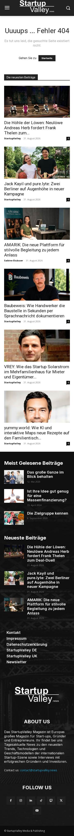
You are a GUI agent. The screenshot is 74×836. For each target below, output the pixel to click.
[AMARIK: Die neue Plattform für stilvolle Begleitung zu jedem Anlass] (37, 224)
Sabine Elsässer (13, 260)
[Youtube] (37, 811)
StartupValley (12, 138)
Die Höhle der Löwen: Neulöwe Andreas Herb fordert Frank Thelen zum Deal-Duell (48, 553)
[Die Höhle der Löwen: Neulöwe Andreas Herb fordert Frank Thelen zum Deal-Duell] (37, 102)
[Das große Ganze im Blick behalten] (14, 477)
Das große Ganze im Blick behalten (45, 474)
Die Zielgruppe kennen (47, 513)
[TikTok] (41, 801)
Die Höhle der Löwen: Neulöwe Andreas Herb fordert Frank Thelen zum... (33, 127)
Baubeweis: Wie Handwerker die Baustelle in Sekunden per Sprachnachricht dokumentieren (34, 310)
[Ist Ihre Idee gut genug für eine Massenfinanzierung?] (14, 496)
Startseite (47, 58)
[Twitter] (61, 801)
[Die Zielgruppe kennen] (14, 518)
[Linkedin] (31, 801)
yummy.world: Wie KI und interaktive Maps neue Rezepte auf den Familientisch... (36, 432)
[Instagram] (21, 801)
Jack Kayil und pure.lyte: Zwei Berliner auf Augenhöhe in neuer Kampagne (34, 188)
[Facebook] (11, 801)
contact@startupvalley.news (38, 770)
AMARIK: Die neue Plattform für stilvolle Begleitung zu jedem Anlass (34, 249)
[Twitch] (51, 801)
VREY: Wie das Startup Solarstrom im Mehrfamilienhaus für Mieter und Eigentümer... (36, 371)
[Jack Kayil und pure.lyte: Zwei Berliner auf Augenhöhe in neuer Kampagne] (37, 163)
